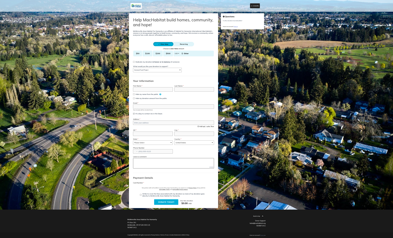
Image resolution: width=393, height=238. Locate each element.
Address (136, 119)
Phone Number (138, 148)
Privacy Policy (192, 188)
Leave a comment (140, 157)
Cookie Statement (175, 235)
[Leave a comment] (173, 163)
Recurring (184, 44)
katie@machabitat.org (258, 223)
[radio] (164, 44)
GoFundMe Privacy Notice (180, 189)
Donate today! (166, 202)
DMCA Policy (185, 235)
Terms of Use (164, 235)
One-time (164, 44)
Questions (229, 16)
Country (177, 139)
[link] (136, 6)
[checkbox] (156, 62)
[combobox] (155, 70)
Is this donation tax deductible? (233, 20)
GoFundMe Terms (164, 189)
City (175, 130)
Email (135, 103)
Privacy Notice (155, 235)
